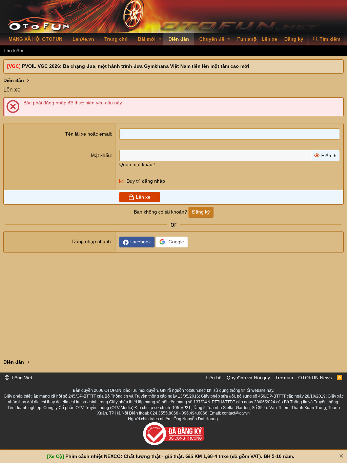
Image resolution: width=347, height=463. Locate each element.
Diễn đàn (178, 39)
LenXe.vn (83, 39)
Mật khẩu (101, 155)
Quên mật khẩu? (137, 164)
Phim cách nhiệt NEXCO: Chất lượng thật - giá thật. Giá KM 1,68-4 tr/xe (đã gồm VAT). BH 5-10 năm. (179, 456)
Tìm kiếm (13, 50)
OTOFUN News (315, 377)
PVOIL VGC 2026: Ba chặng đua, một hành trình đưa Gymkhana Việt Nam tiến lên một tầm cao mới (135, 66)
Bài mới (147, 39)
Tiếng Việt (20, 377)
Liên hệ (214, 377)
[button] (160, 39)
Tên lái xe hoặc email (88, 134)
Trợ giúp (284, 377)
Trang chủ (116, 39)
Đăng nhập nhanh (91, 241)
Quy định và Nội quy (248, 377)
